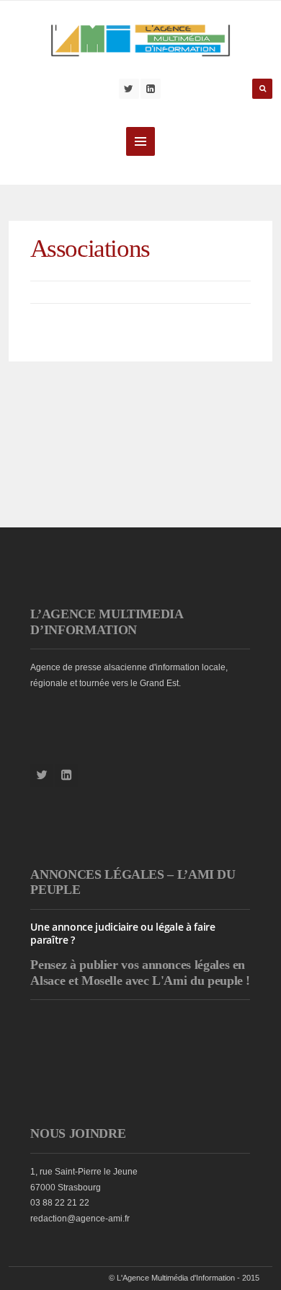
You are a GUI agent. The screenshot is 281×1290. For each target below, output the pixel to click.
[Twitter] (129, 89)
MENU (140, 141)
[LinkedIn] (150, 89)
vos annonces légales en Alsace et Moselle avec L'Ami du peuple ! (140, 972)
